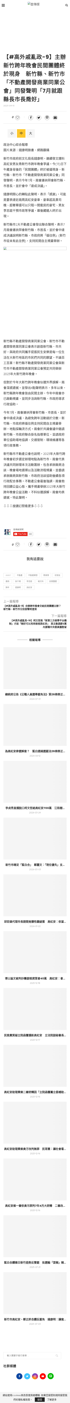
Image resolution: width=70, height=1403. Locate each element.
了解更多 (52, 1399)
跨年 (7, 587)
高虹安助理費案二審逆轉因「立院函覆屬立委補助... (35, 1092)
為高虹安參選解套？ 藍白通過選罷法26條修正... (35, 751)
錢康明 (18, 587)
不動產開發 (33, 575)
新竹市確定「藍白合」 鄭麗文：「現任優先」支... (35, 865)
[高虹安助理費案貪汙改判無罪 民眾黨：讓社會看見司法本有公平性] (35, 1123)
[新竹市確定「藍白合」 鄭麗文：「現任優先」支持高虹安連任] (35, 839)
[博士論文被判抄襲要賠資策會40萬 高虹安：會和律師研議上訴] (35, 952)
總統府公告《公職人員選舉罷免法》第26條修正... (35, 694)
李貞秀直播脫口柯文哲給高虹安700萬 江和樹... (35, 808)
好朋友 (57, 575)
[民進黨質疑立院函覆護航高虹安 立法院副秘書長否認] (35, 1009)
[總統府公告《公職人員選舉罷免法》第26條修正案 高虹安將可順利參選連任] (35, 668)
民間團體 (53, 581)
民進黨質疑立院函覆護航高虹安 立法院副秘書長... (35, 1035)
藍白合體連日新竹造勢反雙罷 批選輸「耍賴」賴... (35, 1263)
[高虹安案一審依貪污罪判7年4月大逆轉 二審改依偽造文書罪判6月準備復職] (35, 1179)
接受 (39, 1399)
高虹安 (29, 587)
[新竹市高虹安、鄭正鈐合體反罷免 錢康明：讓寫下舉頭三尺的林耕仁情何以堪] (35, 1293)
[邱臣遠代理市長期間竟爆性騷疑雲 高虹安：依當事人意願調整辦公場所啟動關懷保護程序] (35, 895)
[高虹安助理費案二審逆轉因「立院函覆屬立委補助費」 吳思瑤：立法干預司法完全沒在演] (35, 1066)
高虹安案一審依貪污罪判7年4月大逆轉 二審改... (35, 1206)
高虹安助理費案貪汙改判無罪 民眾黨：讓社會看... (35, 1149)
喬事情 (46, 575)
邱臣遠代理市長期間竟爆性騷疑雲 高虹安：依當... (35, 922)
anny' (8, 575)
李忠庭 (29, 581)
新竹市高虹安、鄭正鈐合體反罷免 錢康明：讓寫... (35, 1319)
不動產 (19, 575)
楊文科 (40, 581)
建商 (7, 581)
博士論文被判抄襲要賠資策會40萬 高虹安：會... (35, 978)
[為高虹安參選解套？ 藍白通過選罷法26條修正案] (35, 725)
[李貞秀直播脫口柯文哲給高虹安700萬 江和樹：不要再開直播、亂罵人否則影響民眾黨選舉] (35, 782)
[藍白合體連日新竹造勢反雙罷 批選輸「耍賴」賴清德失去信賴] (35, 1236)
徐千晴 (18, 581)
